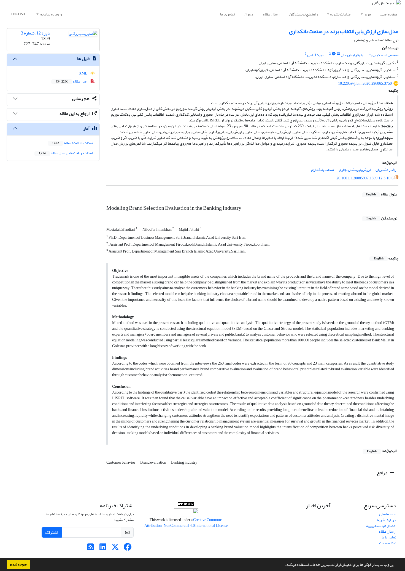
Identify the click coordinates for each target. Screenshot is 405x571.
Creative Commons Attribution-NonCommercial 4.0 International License (186, 522)
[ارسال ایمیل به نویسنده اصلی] (338, 54)
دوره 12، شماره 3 (35, 33)
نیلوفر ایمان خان (352, 55)
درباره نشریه (386, 520)
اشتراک (51, 532)
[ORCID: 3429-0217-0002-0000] (333, 54)
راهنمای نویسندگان (303, 14)
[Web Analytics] (186, 505)
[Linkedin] (103, 548)
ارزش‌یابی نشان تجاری (355, 169)
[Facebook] (128, 548)
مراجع (382, 473)
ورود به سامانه (51, 14)
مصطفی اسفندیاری (384, 55)
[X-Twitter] (115, 548)
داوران (248, 14)
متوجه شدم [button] (18, 564)
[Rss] (90, 548)
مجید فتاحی (315, 55)
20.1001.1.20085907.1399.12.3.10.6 (364, 178)
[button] (284, 565)
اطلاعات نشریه (340, 14)
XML (83, 73)
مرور (367, 14)
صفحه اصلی (388, 14)
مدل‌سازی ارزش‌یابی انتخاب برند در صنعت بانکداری (343, 31)
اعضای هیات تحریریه (381, 525)
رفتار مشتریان (386, 169)
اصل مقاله (72, 81)
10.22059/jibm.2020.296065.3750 (365, 83)
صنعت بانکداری (322, 169)
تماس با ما (227, 14)
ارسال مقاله (271, 14)
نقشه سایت (387, 543)
